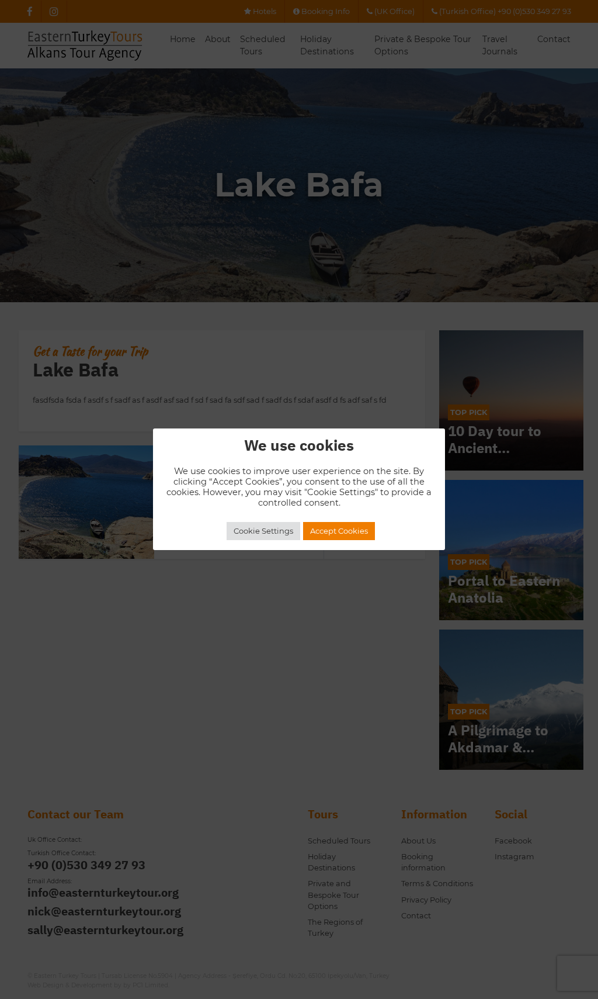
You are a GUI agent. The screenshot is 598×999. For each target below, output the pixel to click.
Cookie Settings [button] (263, 530)
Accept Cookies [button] (339, 530)
